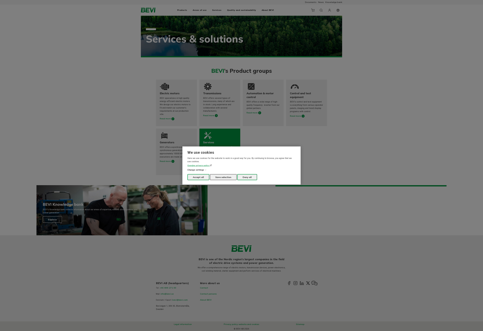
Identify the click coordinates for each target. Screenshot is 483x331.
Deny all (247, 177)
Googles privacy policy (198, 165)
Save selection (223, 177)
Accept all (198, 177)
